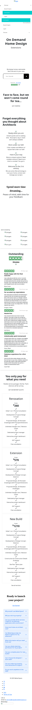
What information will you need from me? (15, 641)
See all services (16, 585)
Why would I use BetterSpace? (14, 611)
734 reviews (18, 82)
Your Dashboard (26, 22)
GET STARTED (16, 106)
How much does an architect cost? (14, 628)
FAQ (5, 692)
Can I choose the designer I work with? (13, 658)
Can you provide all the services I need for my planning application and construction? (15, 621)
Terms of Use (8, 694)
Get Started (16, 605)
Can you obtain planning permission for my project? (13, 647)
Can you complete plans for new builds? (15, 652)
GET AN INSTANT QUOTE (16, 390)
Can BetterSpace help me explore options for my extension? (13, 634)
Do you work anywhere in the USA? (14, 670)
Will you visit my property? (13, 615)
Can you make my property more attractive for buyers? (13, 664)
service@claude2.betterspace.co (16, 700)
